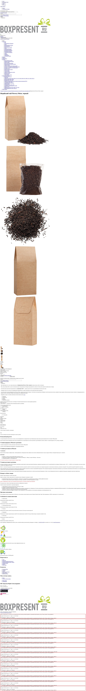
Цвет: (1, 363)
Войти (1, 12)
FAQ (3, 3)
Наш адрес (4, 560)
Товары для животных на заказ (9, 72)
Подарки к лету (7, 68)
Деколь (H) (6, 77)
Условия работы (5, 569)
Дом (5, 42)
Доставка (4, 570)
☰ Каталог (4, 41)
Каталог (3, 564)
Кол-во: (1, 373)
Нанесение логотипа (5, 75)
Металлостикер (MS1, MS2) (9, 79)
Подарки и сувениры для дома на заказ (11, 67)
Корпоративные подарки (8, 45)
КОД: (1, 371)
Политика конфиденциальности (7, 561)
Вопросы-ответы (5, 573)
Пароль (1, 14)
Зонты (5, 44)
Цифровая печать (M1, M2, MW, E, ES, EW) (11, 87)
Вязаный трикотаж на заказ (9, 61)
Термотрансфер (7, 83)
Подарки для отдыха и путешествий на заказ (12, 66)
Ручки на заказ (6, 70)
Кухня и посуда (7, 46)
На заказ (3, 59)
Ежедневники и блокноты (8, 43)
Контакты (4, 4)
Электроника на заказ (8, 74)
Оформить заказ (3, 37)
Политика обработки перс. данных (8, 562)
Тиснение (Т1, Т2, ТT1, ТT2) (9, 84)
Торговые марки (5, 563)
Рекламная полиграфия (8, 50)
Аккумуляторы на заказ (8, 60)
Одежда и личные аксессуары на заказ (10, 65)
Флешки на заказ (7, 73)
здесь (24, 394)
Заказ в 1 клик (12, 376)
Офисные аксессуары (8, 48)
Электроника (6, 55)
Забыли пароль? (5, 14)
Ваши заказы (4, 580)
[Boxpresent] (25, 32)
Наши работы (4, 89)
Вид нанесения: (3, 368)
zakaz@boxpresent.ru (56, 522)
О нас (3, 1)
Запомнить (3, 17)
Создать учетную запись (4, 15)
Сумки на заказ (7, 71)
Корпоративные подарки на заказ (10, 64)
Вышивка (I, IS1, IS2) (8, 76)
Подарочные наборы (7, 49)
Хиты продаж (4, 58)
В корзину (2, 375)
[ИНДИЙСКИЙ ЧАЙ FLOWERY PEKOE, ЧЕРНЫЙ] (25, 145)
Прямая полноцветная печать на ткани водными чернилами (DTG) (15, 81)
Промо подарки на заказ (8, 69)
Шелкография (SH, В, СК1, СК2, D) (10, 88)
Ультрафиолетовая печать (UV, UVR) (10, 85)
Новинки (4, 57)
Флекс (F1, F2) (6, 86)
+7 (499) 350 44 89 (41, 522)
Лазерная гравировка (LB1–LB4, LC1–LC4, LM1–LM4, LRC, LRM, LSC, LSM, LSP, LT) (19, 78)
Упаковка (6, 54)
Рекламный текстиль (7, 51)
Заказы (3, 8)
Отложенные (4, 581)
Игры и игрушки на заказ (8, 63)
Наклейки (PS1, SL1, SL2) (8, 80)
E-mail (1, 13)
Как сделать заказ (5, 2)
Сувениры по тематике (8, 52)
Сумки (5, 53)
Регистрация (5, 12)
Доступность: (2, 372)
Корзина (1, 36)
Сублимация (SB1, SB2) (8, 82)
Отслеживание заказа (4, 11)
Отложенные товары (5, 9)
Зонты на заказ (6, 62)
